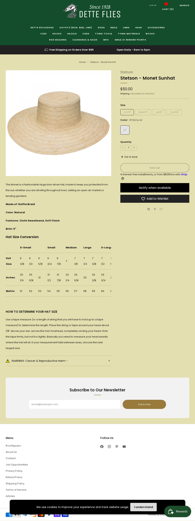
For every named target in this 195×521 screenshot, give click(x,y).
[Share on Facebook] (149, 209)
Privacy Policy (14, 471)
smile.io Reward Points (130, 39)
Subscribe (144, 404)
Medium (143, 112)
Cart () (168, 9)
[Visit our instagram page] (109, 446)
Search (184, 5)
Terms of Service (16, 490)
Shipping (124, 93)
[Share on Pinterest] (155, 209)
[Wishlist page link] (166, 4)
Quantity (125, 142)
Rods (101, 27)
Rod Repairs (13, 445)
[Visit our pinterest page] (116, 446)
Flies (44, 33)
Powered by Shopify (157, 514)
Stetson (126, 72)
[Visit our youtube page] (124, 446)
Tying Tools (103, 33)
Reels (113, 27)
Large (159, 112)
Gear (138, 27)
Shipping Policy (15, 483)
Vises (85, 33)
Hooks (57, 33)
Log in (152, 5)
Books (150, 33)
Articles (10, 496)
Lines (126, 27)
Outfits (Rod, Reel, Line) (75, 27)
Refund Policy (14, 477)
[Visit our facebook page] (101, 446)
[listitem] (69, 49)
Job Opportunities (17, 464)
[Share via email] (161, 209)
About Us (11, 452)
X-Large (174, 112)
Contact (11, 458)
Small (127, 112)
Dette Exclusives (42, 27)
